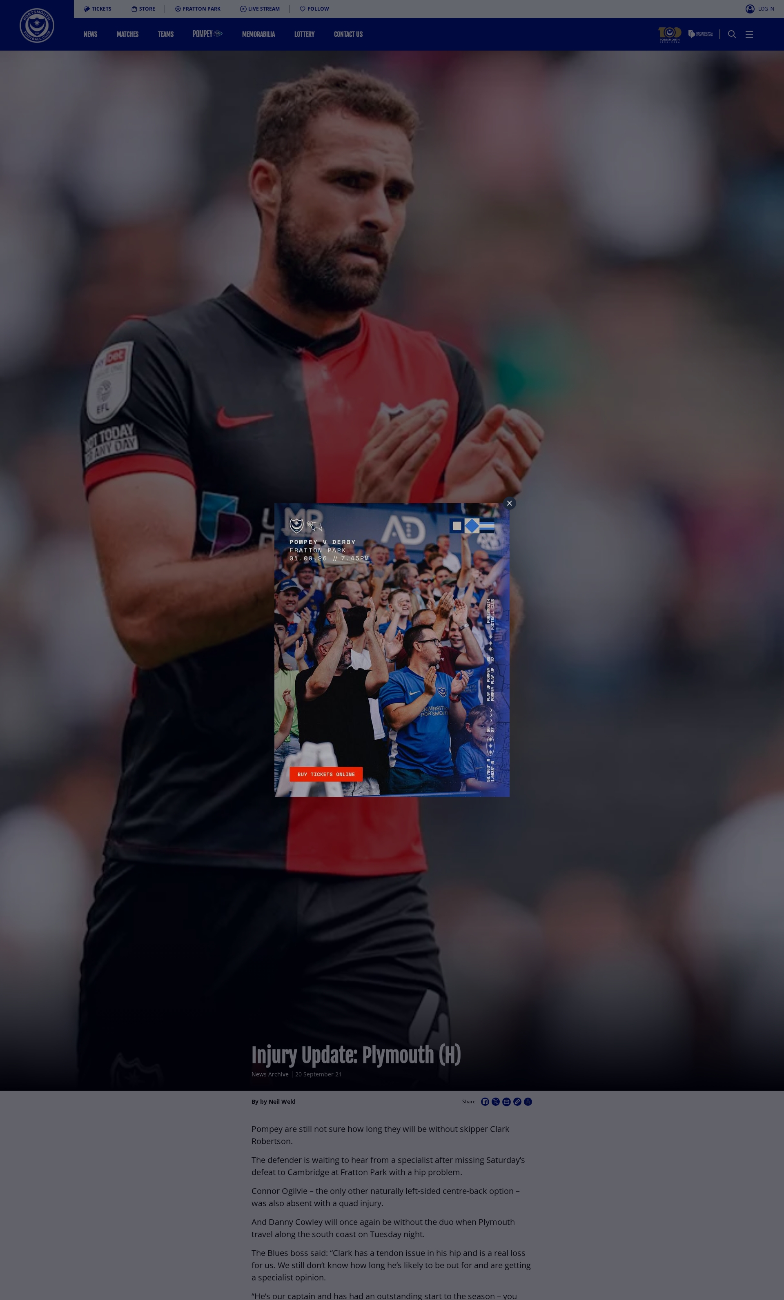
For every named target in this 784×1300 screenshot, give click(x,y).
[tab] (509, 503)
